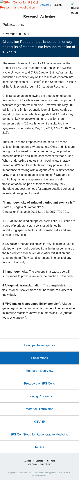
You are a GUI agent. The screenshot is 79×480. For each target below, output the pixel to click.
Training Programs (39, 396)
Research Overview (39, 371)
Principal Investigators (39, 345)
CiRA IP (39, 421)
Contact (39, 461)
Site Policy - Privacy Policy (39, 464)
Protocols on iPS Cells (39, 383)
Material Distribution (39, 409)
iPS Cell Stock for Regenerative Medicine (39, 434)
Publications (39, 358)
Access (27, 461)
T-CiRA (39, 447)
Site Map (51, 461)
